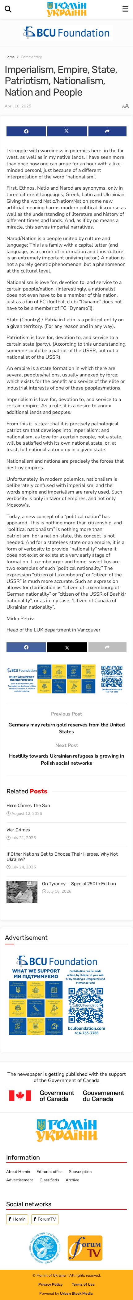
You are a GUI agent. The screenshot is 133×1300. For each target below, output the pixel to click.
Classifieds (49, 1180)
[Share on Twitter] (67, 131)
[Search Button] (8, 9)
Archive (72, 1180)
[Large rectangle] (57, 993)
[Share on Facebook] (26, 131)
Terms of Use (83, 1284)
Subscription (80, 1172)
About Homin (18, 1172)
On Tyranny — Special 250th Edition (79, 883)
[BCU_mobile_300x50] (66, 32)
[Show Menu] (125, 9)
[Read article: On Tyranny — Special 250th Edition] (21, 892)
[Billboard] (66, 678)
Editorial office (49, 1172)
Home (10, 56)
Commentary (31, 56)
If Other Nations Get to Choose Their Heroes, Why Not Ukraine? (62, 856)
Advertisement (19, 1180)
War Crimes (18, 830)
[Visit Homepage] (67, 9)
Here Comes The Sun (28, 805)
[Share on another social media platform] (107, 131)
